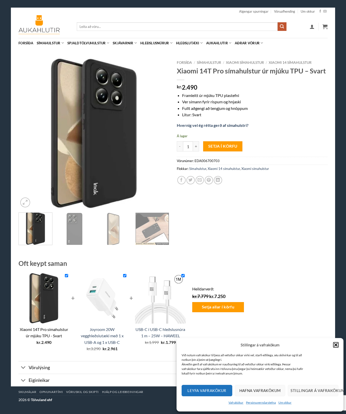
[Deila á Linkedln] (218, 180)
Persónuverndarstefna (261, 402)
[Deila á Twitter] (190, 180)
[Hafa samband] (324, 11)
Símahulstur (49, 43)
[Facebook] (320, 11)
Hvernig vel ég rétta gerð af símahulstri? (212, 125)
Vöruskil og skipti (82, 392)
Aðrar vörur (247, 43)
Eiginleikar (39, 380)
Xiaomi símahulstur (245, 63)
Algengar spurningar (253, 11)
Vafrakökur (235, 402)
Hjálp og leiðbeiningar (122, 392)
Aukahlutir (217, 43)
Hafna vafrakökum (260, 390)
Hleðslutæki (187, 43)
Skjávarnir (123, 43)
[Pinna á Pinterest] (209, 180)
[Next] (159, 133)
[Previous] (27, 133)
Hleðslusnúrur (154, 43)
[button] (335, 344)
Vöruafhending (284, 11)
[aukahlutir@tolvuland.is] (325, 43)
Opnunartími (51, 392)
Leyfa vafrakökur (206, 390)
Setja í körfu (223, 146)
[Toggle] (23, 368)
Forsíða (25, 43)
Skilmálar (27, 392)
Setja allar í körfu (218, 307)
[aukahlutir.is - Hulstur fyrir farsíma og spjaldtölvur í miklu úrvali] (43, 26)
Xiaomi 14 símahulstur (290, 63)
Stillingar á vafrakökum (314, 390)
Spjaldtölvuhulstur (86, 43)
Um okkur (285, 402)
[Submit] (282, 26)
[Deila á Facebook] (181, 180)
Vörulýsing (39, 367)
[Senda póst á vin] (200, 180)
